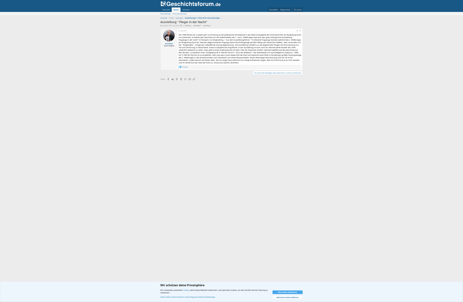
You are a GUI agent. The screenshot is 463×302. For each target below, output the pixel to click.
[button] (192, 9)
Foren (176, 9)
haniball (165, 25)
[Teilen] (297, 30)
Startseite (166, 9)
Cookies (186, 290)
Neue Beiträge (165, 14)
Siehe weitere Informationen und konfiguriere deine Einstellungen (187, 297)
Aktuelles (186, 9)
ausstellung (206, 26)
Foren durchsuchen (180, 14)
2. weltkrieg (187, 26)
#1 (300, 31)
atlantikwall (197, 26)
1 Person (185, 67)
